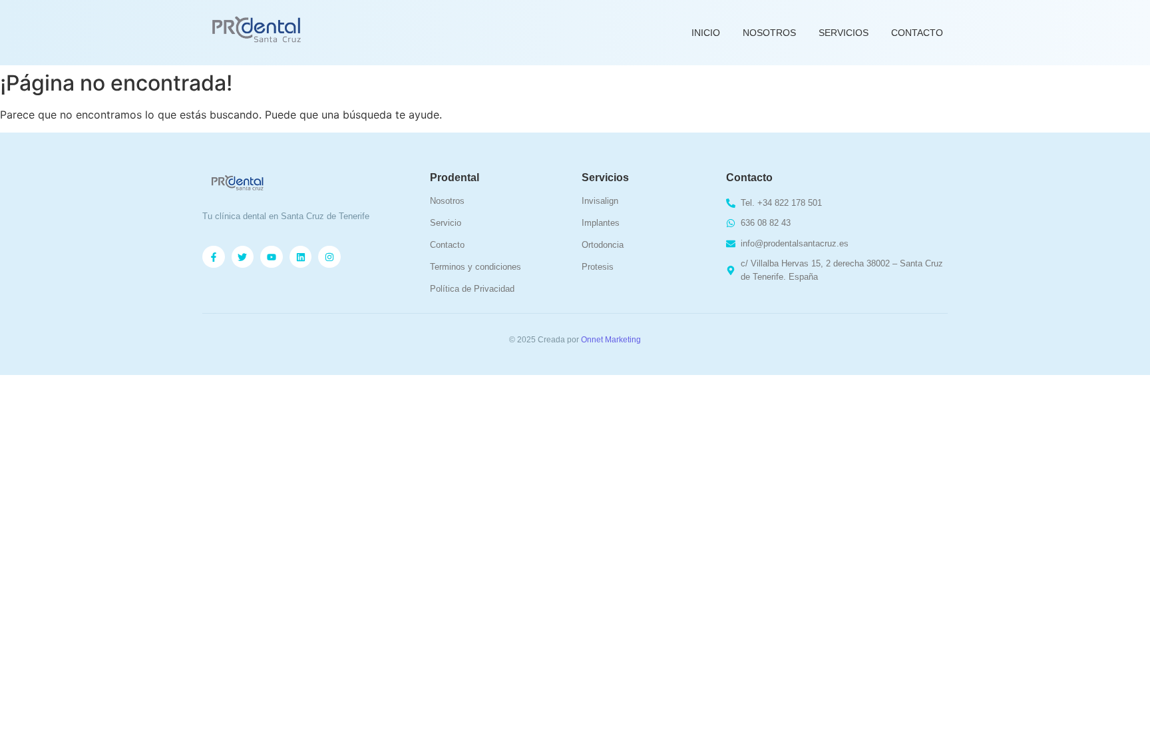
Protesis (598, 267)
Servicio (445, 223)
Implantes (601, 223)
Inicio (705, 32)
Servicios (843, 32)
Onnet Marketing (611, 339)
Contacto (917, 32)
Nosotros (769, 32)
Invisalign (600, 201)
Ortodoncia (603, 245)
